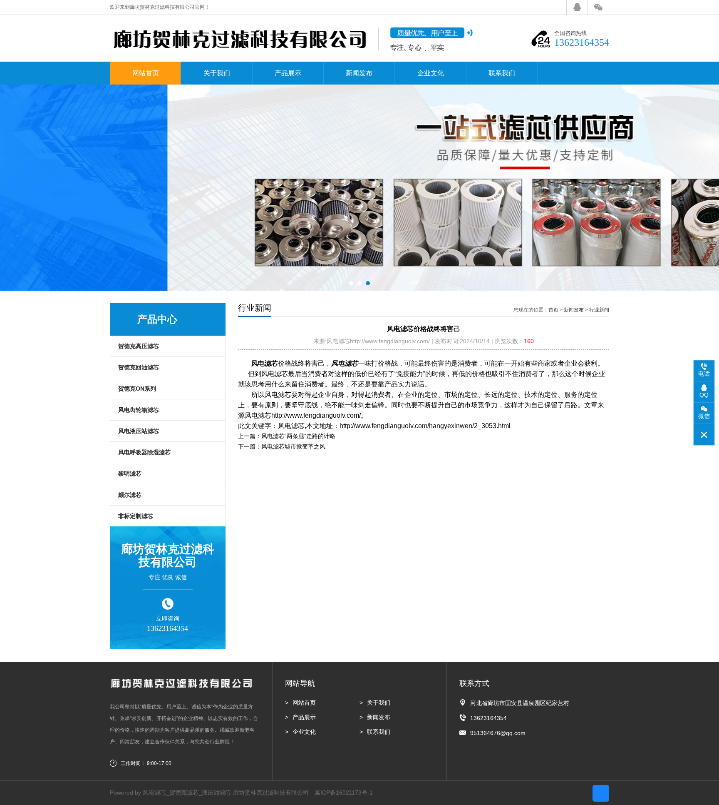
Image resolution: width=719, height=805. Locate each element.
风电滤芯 (264, 363)
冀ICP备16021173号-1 (344, 792)
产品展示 (288, 73)
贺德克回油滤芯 (138, 367)
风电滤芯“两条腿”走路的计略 (298, 436)
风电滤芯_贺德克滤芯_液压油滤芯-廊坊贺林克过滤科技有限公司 (226, 792)
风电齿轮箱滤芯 (138, 409)
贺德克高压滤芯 (138, 346)
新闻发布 (359, 73)
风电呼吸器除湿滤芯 (144, 452)
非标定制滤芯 (135, 516)
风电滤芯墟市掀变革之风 (293, 446)
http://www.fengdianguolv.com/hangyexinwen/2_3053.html (425, 425)
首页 (553, 310)
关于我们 (216, 73)
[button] (351, 283)
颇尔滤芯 (129, 494)
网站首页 (145, 73)
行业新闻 (599, 310)
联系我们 (501, 73)
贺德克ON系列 (137, 388)
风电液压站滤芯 (138, 431)
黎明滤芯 (129, 473)
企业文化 (430, 73)
